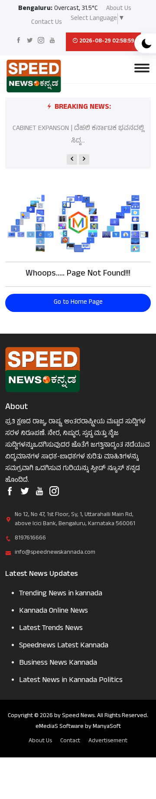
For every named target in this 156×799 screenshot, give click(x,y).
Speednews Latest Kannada (63, 646)
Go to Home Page (78, 302)
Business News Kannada (58, 663)
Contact (70, 741)
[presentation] (72, 159)
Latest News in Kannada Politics (71, 681)
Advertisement (107, 741)
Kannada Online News (53, 611)
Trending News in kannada (60, 594)
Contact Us (46, 23)
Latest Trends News (51, 629)
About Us (118, 9)
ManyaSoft (107, 727)
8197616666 (30, 538)
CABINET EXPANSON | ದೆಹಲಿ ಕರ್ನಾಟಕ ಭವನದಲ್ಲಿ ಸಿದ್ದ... (78, 135)
